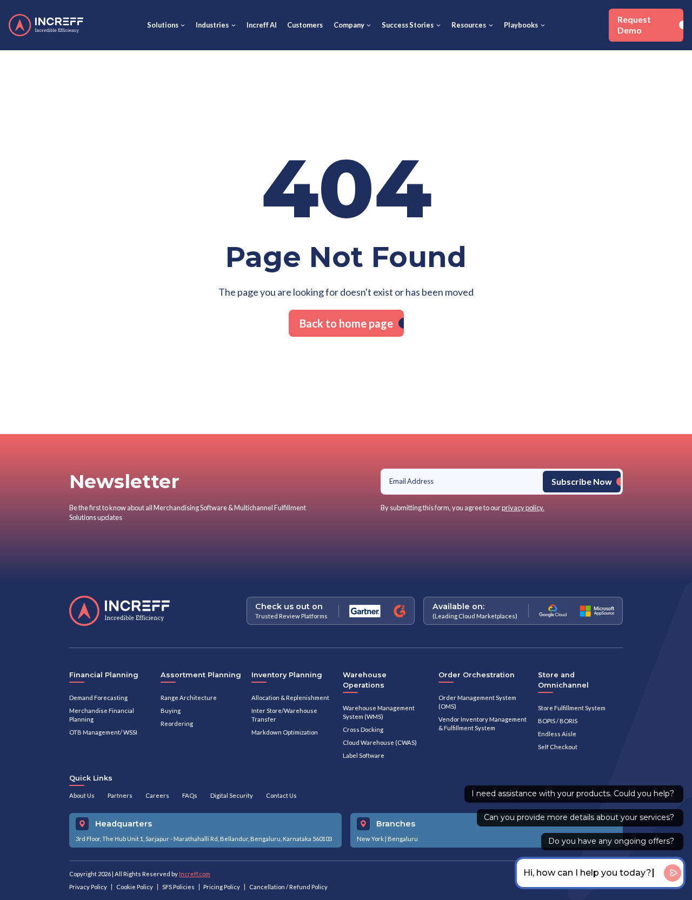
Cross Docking (363, 729)
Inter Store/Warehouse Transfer (284, 715)
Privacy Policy (88, 886)
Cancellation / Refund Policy (288, 886)
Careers (157, 795)
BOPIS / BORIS (557, 720)
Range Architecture (189, 697)
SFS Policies (178, 886)
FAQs (189, 795)
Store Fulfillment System (572, 707)
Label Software (363, 755)
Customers (305, 25)
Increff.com (194, 873)
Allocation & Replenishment (290, 697)
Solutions (162, 25)
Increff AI (262, 25)
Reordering (177, 723)
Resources (468, 25)
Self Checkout (557, 746)
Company (349, 25)
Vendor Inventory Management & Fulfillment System (482, 723)
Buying (171, 710)
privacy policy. (523, 507)
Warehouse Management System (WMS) (379, 712)
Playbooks (521, 25)
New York (370, 838)
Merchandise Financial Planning (101, 715)
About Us (82, 795)
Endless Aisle (557, 733)
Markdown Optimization (284, 732)
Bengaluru (403, 838)
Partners (120, 795)
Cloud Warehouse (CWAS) (380, 742)
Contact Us (281, 795)
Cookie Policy (134, 886)
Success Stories (408, 25)
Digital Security (231, 795)
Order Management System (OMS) (477, 702)
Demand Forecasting (98, 697)
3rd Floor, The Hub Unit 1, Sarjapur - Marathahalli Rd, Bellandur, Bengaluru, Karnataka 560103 (204, 838)
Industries (212, 25)
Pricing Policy (221, 886)
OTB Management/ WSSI (103, 732)
